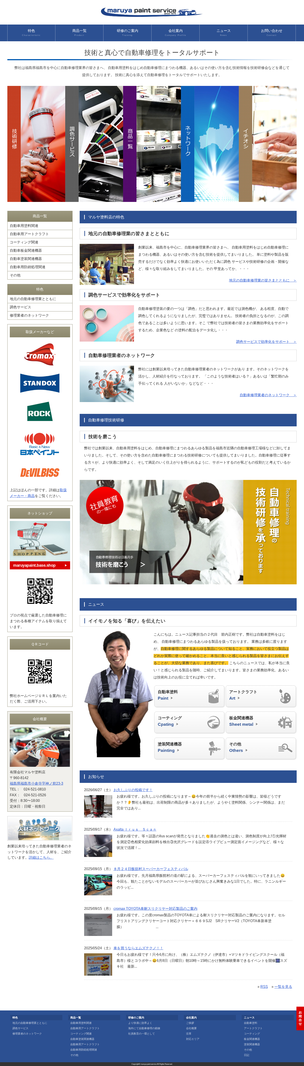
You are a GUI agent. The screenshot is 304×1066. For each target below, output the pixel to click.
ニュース (224, 32)
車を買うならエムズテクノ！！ (138, 948)
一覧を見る (283, 987)
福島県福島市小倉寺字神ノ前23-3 (36, 783)
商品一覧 (79, 32)
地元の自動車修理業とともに (33, 299)
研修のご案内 (127, 32)
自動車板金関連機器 (26, 250)
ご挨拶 (190, 1023)
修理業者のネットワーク (29, 315)
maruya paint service (148, 1064)
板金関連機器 (241, 721)
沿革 (188, 1033)
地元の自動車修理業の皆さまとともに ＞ (263, 280)
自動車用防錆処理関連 (27, 267)
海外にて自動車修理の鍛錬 (144, 1028)
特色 (31, 32)
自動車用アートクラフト (29, 234)
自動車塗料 (168, 695)
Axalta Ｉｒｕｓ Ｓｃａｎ (134, 829)
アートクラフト (243, 695)
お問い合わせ (271, 32)
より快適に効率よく (140, 1023)
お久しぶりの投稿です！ (133, 790)
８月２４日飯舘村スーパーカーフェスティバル (150, 869)
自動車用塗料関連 (24, 226)
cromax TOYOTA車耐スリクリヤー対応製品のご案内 (155, 908)
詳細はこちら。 (41, 857)
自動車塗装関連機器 (26, 259)
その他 (236, 747)
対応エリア (192, 1039)
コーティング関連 (24, 242)
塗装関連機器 (170, 747)
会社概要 (191, 1028)
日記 (246, 1055)
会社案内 (175, 32)
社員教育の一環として (141, 1033)
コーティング (170, 721)
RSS (264, 987)
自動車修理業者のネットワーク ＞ (268, 395)
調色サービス (20, 307)
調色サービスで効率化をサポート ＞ (266, 342)
